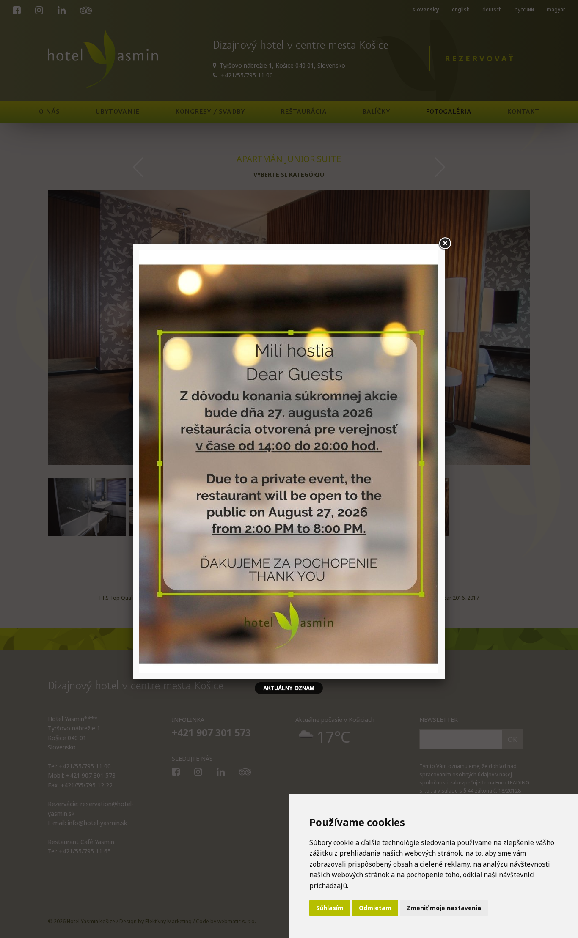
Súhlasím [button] (330, 908)
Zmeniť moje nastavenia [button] (444, 908)
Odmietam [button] (375, 908)
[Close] (444, 243)
